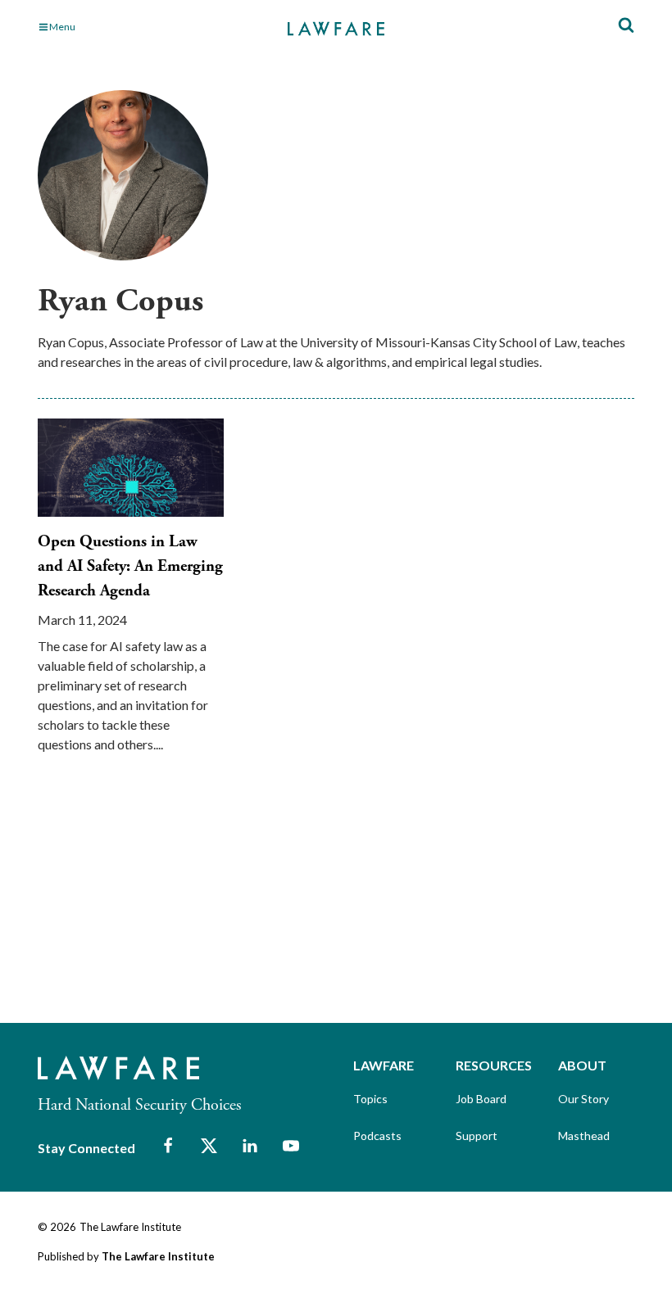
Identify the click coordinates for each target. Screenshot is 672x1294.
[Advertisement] (161, 902)
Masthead (584, 1135)
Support (476, 1135)
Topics (370, 1099)
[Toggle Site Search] (626, 25)
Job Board (481, 1099)
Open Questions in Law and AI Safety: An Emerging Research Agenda (130, 566)
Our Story (583, 1099)
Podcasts (377, 1135)
